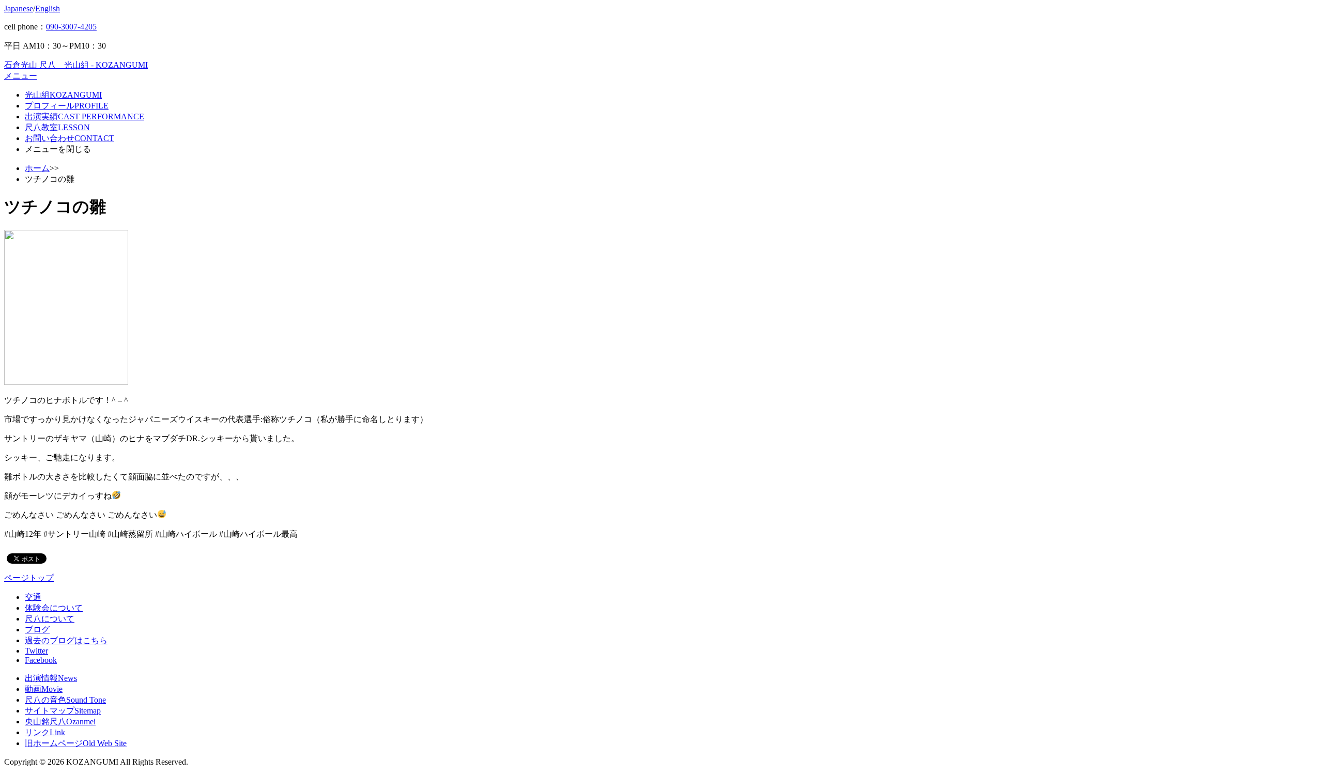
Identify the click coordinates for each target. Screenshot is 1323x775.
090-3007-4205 (71, 26)
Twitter (36, 650)
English (47, 8)
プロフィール (67, 105)
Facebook (41, 660)
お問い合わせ (69, 138)
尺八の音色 (65, 699)
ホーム (37, 168)
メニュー (20, 75)
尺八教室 (57, 127)
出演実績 (84, 116)
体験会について (54, 607)
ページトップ (29, 578)
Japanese (18, 8)
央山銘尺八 (60, 721)
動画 (44, 689)
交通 (33, 597)
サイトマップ (63, 710)
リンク (45, 732)
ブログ (37, 629)
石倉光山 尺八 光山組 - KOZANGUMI (76, 64)
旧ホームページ (76, 743)
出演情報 (51, 678)
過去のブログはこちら (66, 640)
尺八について (49, 618)
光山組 (63, 94)
